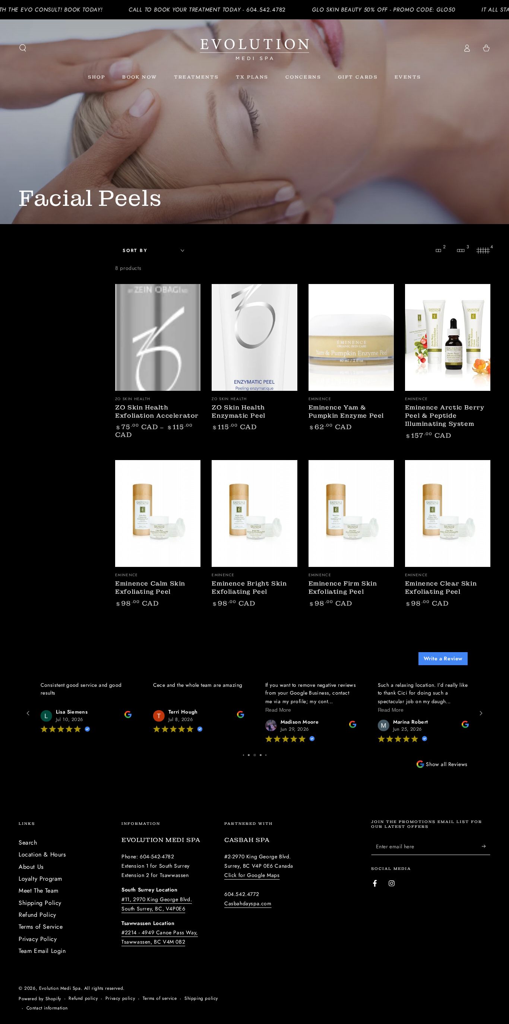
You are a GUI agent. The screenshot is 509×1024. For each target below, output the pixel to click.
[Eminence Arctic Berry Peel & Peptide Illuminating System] (447, 337)
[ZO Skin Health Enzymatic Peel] (254, 337)
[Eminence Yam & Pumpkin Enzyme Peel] (351, 337)
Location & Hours (42, 854)
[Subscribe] (486, 846)
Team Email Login (42, 951)
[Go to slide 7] (261, 755)
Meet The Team (39, 890)
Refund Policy (37, 914)
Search (28, 842)
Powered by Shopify (40, 999)
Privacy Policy (38, 939)
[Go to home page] (254, 48)
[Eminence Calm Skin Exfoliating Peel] (157, 513)
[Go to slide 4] (243, 755)
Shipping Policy (40, 903)
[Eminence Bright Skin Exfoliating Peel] (254, 513)
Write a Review (443, 658)
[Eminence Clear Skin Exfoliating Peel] (447, 513)
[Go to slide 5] (249, 755)
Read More (165, 710)
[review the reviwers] (127, 716)
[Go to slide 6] (254, 755)
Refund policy (83, 998)
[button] (22, 48)
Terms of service (160, 998)
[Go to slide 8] (265, 755)
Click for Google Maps (252, 875)
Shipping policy (201, 998)
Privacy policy (120, 998)
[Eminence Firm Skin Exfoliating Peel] (351, 513)
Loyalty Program (40, 878)
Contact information (47, 1008)
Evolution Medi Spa (60, 988)
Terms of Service (41, 926)
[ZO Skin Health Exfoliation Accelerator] (157, 337)
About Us (31, 866)
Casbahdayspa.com (248, 903)
